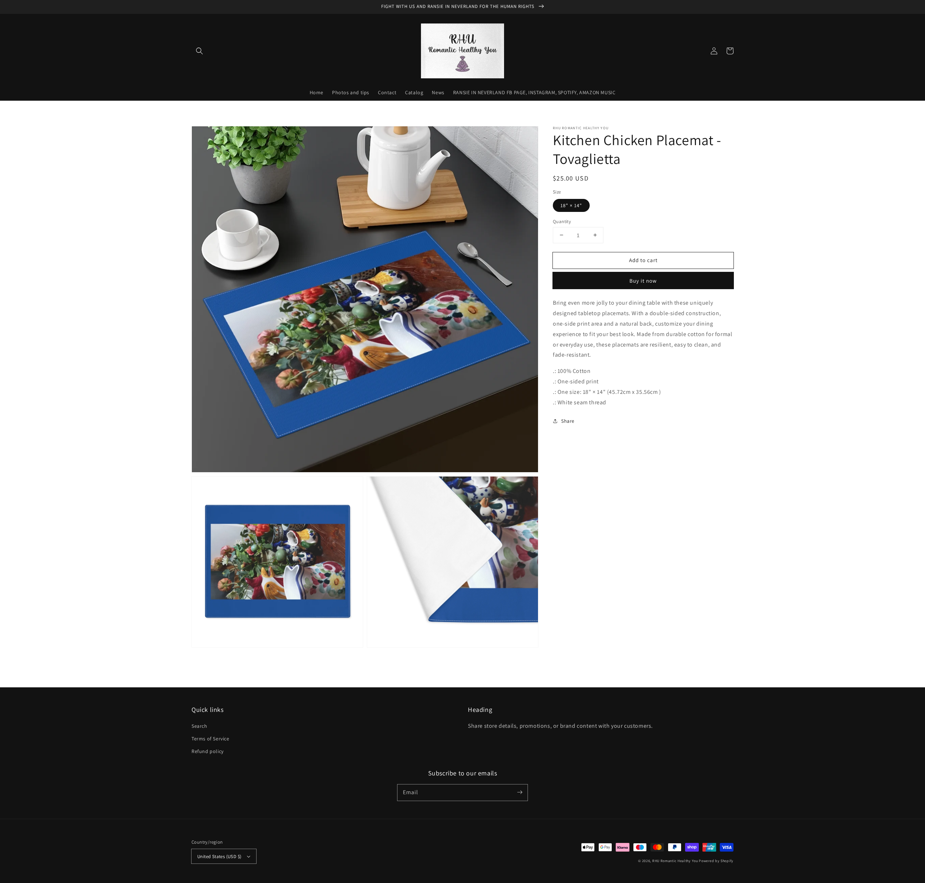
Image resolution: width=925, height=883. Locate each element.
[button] (199, 51)
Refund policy (208, 751)
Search (199, 726)
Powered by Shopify (716, 860)
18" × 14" (571, 205)
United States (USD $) (219, 856)
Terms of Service (210, 738)
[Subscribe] (520, 792)
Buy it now (643, 280)
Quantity (562, 221)
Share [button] (568, 421)
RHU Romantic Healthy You (675, 860)
